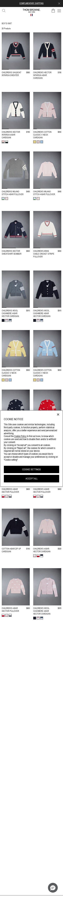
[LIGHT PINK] (3, 141)
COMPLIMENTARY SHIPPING (31, 3)
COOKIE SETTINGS (31, 469)
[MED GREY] (10, 320)
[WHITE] (6, 141)
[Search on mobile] (3, 10)
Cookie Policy (20, 436)
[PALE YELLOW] (34, 141)
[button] (53, 888)
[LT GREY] (3, 198)
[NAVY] (3, 320)
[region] (31, 448)
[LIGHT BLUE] (41, 141)
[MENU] (59, 11)
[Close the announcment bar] (59, 3)
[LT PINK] (38, 141)
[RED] (3, 496)
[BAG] (53, 11)
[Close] (58, 414)
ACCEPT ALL (32, 478)
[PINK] (6, 320)
